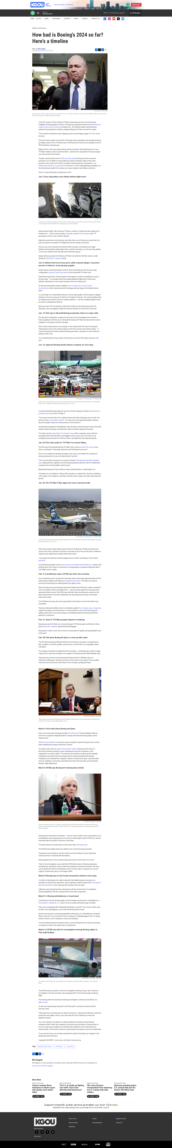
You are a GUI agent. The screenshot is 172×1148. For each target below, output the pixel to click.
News (47, 18)
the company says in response (90, 608)
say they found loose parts (58, 272)
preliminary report (74, 581)
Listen (38, 18)
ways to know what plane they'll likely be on (77, 565)
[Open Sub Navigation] (42, 18)
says (84, 249)
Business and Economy (39, 28)
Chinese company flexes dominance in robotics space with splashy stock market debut (43, 1088)
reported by (63, 433)
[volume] (38, 13)
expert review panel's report (66, 749)
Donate (137, 5)
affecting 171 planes (53, 258)
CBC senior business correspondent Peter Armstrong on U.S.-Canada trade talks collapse (99, 1088)
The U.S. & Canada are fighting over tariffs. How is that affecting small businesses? (72, 1087)
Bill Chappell (41, 49)
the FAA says (73, 733)
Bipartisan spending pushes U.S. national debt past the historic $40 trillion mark (125, 1087)
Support (67, 18)
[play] (32, 13)
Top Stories (70, 1046)
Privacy (94, 1118)
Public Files (72, 1126)
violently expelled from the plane (77, 234)
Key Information (73, 1122)
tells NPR (42, 560)
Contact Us (95, 18)
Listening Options (97, 1122)
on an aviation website (56, 420)
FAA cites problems (48, 742)
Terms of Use (72, 1118)
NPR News (59, 1046)
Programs (56, 18)
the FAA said (93, 134)
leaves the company (50, 626)
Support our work (121, 1118)
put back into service (86, 447)
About (76, 18)
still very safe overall (68, 158)
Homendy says (82, 845)
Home (32, 18)
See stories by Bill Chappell (42, 1066)
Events (85, 18)
